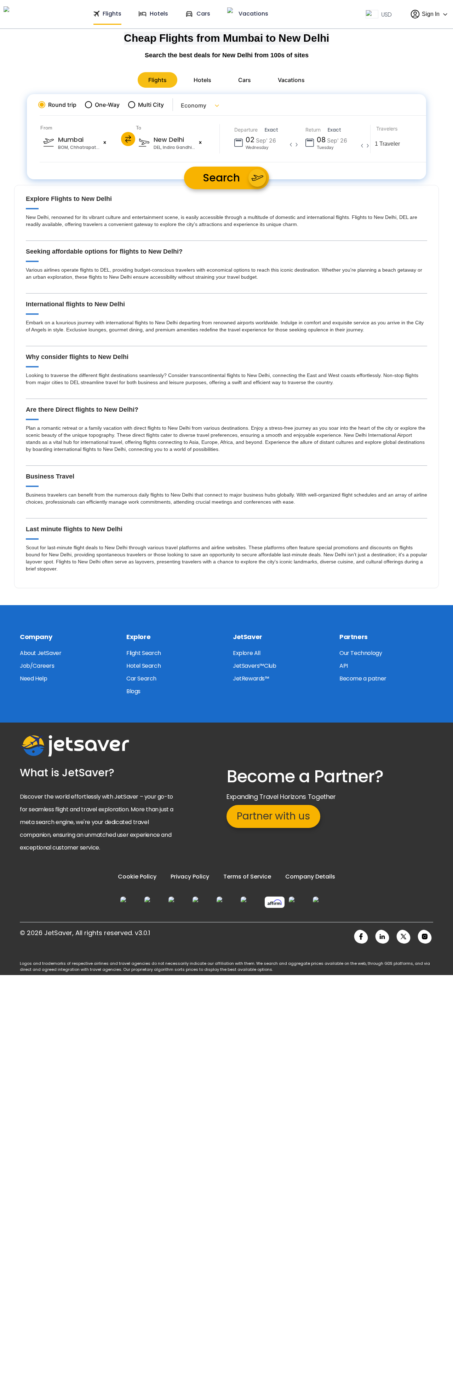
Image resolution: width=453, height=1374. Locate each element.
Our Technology (360, 653)
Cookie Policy (137, 876)
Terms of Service (247, 876)
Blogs (133, 691)
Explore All (246, 653)
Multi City (151, 104)
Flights (157, 79)
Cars (244, 79)
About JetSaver (40, 653)
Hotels (202, 79)
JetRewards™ (251, 678)
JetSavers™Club (254, 666)
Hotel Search (143, 666)
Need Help (33, 678)
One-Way (107, 104)
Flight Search (143, 653)
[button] (105, 142)
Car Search (141, 678)
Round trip (62, 104)
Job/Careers (37, 666)
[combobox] (110, 142)
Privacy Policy (190, 876)
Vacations (291, 79)
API (343, 666)
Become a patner (362, 678)
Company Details (310, 876)
